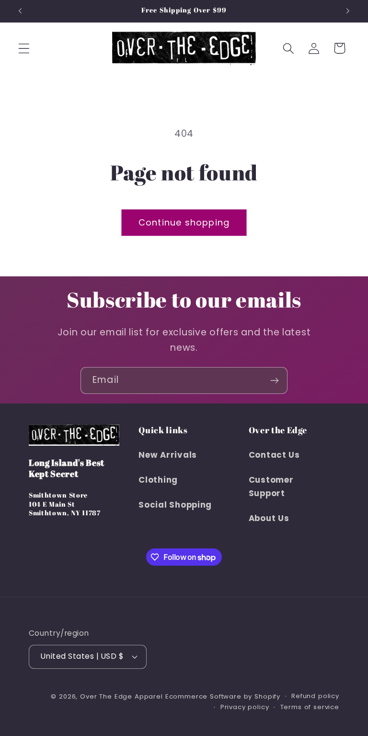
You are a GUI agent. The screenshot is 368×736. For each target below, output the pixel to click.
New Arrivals (167, 455)
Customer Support (271, 486)
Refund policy (315, 695)
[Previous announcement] (20, 11)
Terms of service (309, 707)
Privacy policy (244, 707)
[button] (24, 48)
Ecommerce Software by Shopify (222, 696)
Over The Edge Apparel (121, 696)
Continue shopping (184, 222)
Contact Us (274, 455)
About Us (269, 518)
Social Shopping (175, 504)
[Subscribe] (274, 380)
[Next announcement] (347, 11)
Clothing (158, 480)
